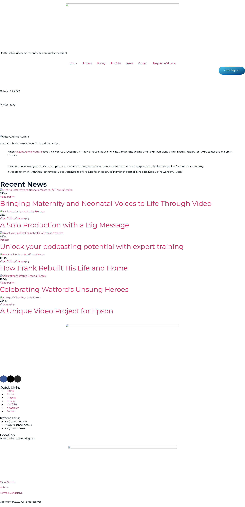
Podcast (4, 239)
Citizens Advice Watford (28, 151)
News (129, 63)
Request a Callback (164, 63)
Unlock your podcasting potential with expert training (92, 246)
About (73, 63)
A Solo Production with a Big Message (64, 225)
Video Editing (7, 218)
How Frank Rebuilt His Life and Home (64, 268)
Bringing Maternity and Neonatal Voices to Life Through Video (106, 203)
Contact (142, 63)
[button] (3, 142)
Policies (4, 487)
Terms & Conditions (11, 493)
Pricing (101, 63)
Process (87, 63)
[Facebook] (3, 379)
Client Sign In (7, 482)
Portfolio (116, 63)
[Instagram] (17, 379)
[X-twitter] (10, 379)
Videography (7, 196)
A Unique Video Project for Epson (56, 311)
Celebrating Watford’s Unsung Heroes (64, 289)
